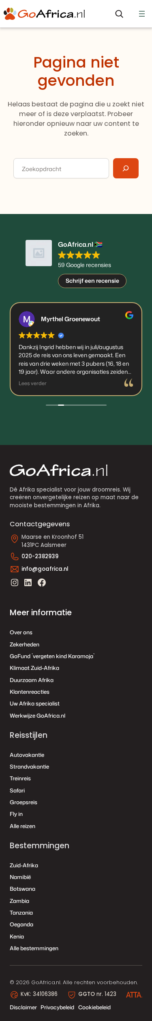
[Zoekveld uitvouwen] (119, 13)
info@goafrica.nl (45, 569)
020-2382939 (39, 556)
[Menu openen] (141, 13)
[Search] (126, 168)
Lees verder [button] (33, 383)
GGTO (86, 994)
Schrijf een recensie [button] (92, 280)
